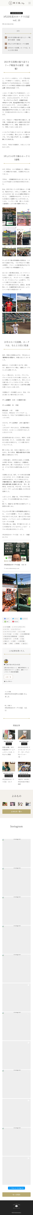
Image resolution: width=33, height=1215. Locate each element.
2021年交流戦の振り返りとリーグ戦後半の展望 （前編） (19, 38)
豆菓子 (14, 641)
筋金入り (6, 641)
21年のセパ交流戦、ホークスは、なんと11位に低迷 (19, 49)
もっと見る (16, 1194)
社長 (22, 639)
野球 (11, 643)
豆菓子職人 (22, 641)
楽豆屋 (22, 636)
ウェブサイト (9, 681)
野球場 (17, 643)
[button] (16, 853)
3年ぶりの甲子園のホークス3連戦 (18, 44)
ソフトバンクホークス (19, 627)
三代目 (16, 634)
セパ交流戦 (7, 627)
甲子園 (16, 639)
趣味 (5, 643)
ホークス (6, 629)
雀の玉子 (24, 643)
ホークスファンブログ (10, 631)
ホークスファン (16, 629)
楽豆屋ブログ (7, 639)
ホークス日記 (7, 634)
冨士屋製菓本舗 (25, 634)
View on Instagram (17, 1188)
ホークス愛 (22, 631)
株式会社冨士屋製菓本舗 (10, 636)
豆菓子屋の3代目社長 (16, 13)
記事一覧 (8, 677)
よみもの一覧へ (16, 811)
